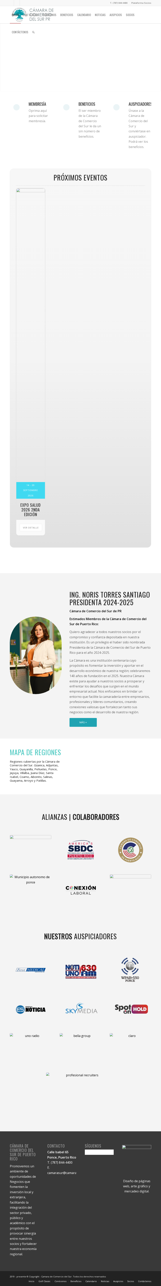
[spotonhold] (130, 1009)
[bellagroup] (30, 1009)
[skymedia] (80, 1009)
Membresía (37, 104)
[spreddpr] (30, 850)
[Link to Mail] (23, 3)
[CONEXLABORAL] (80, 889)
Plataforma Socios (141, 2)
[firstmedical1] (30, 969)
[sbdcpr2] (80, 850)
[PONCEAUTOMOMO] (30, 889)
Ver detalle (31, 527)
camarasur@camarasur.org (67, 1173)
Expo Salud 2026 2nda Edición (30, 509)
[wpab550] (130, 969)
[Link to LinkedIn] (17, 3)
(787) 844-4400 (61, 1162)
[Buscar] (33, 32)
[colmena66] (130, 889)
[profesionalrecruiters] (80, 1097)
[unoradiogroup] (30, 1048)
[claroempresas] (130, 1048)
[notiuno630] (80, 969)
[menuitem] (140, 3)
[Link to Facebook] (11, 3)
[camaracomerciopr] (130, 850)
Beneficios (87, 104)
